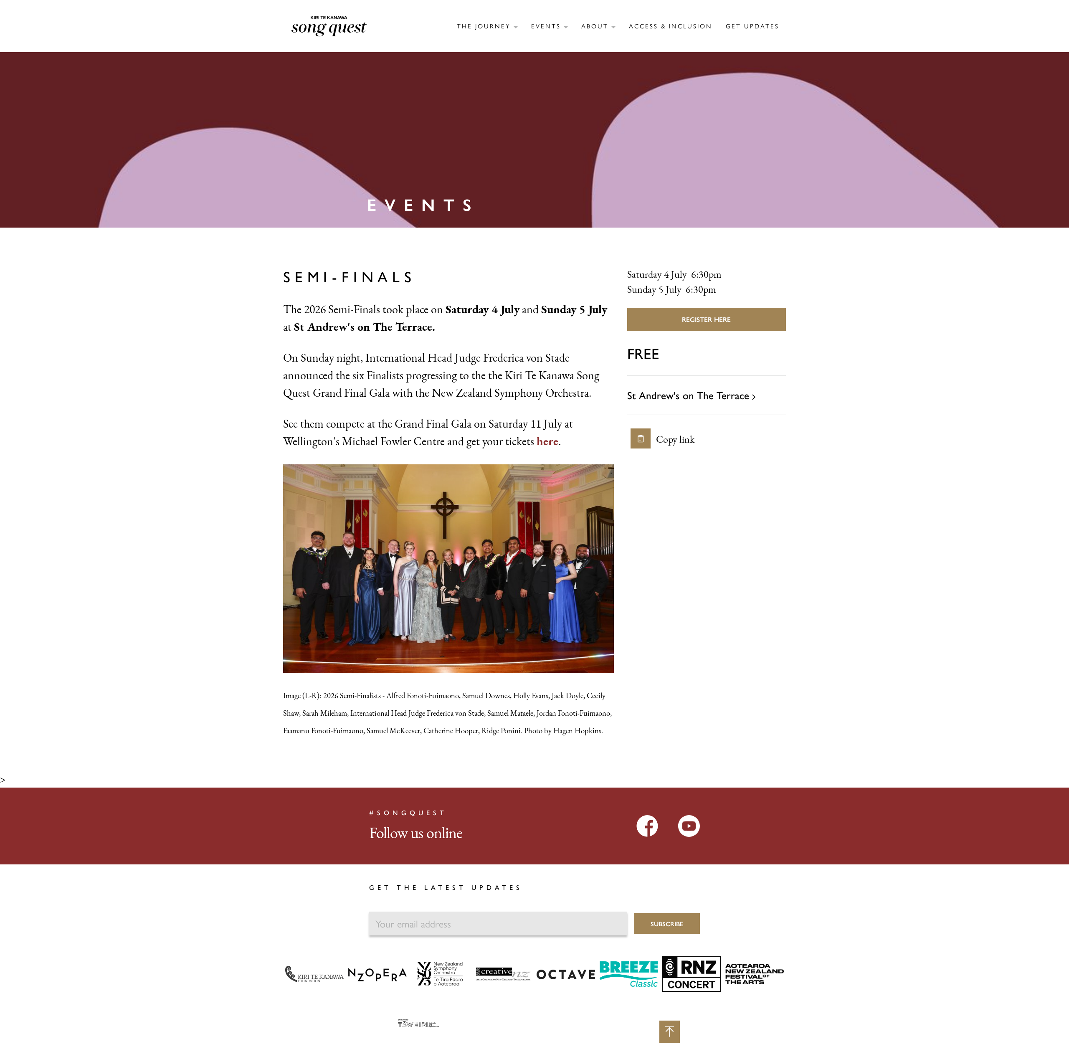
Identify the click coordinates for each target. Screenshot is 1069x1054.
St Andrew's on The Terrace (689, 395)
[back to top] (669, 1032)
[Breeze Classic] (629, 973)
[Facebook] (647, 826)
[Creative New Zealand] (503, 973)
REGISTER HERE (706, 319)
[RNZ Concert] (691, 973)
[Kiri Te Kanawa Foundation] (314, 973)
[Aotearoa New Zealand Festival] (754, 973)
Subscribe (667, 923)
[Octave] (566, 974)
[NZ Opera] (377, 974)
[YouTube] (689, 826)
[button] (487, 26)
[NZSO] (440, 973)
